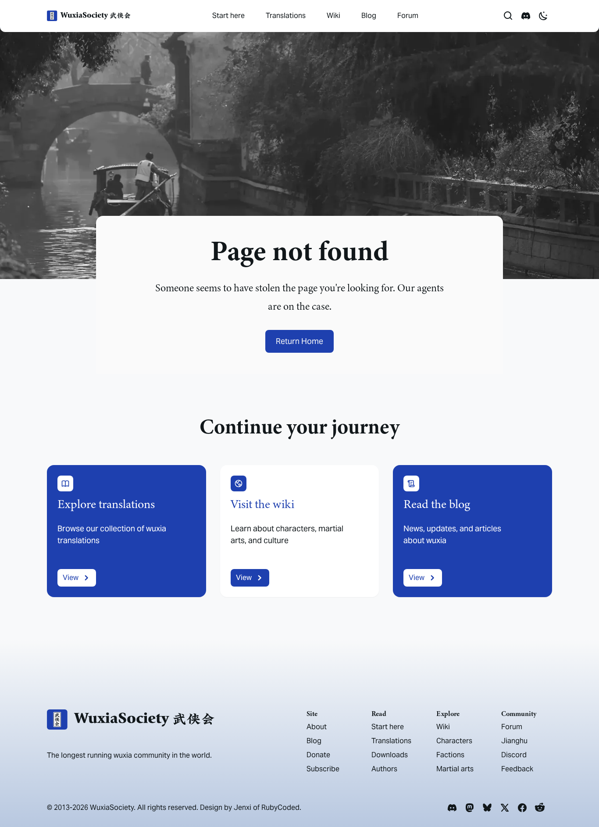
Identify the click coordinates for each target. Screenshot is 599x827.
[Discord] (452, 807)
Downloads (389, 754)
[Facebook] (522, 807)
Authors (384, 768)
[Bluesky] (487, 807)
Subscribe (323, 768)
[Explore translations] (126, 531)
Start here (228, 15)
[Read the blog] (472, 531)
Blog (368, 15)
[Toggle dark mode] (543, 16)
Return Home (299, 341)
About (317, 726)
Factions (450, 754)
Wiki (333, 15)
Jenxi (242, 807)
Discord (514, 754)
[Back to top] (579, 795)
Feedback (517, 768)
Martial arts (455, 768)
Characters (454, 740)
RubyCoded (280, 807)
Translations (286, 15)
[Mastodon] (469, 807)
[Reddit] (540, 807)
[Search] (508, 16)
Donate (318, 754)
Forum (407, 15)
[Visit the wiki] (299, 531)
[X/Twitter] (504, 807)
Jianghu (514, 740)
